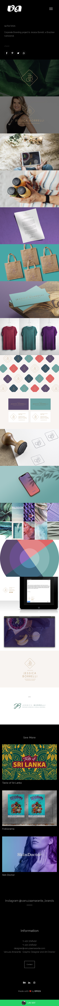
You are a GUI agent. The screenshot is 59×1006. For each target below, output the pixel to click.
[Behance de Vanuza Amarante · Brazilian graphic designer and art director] (24, 982)
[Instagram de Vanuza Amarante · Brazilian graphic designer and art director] (34, 982)
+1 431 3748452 (29, 941)
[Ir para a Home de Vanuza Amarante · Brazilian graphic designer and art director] (14, 8)
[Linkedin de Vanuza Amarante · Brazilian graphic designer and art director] (29, 982)
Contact (30, 964)
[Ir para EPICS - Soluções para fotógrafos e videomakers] (29, 991)
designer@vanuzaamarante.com (29, 948)
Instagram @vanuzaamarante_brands (29, 900)
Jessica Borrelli (37, 32)
